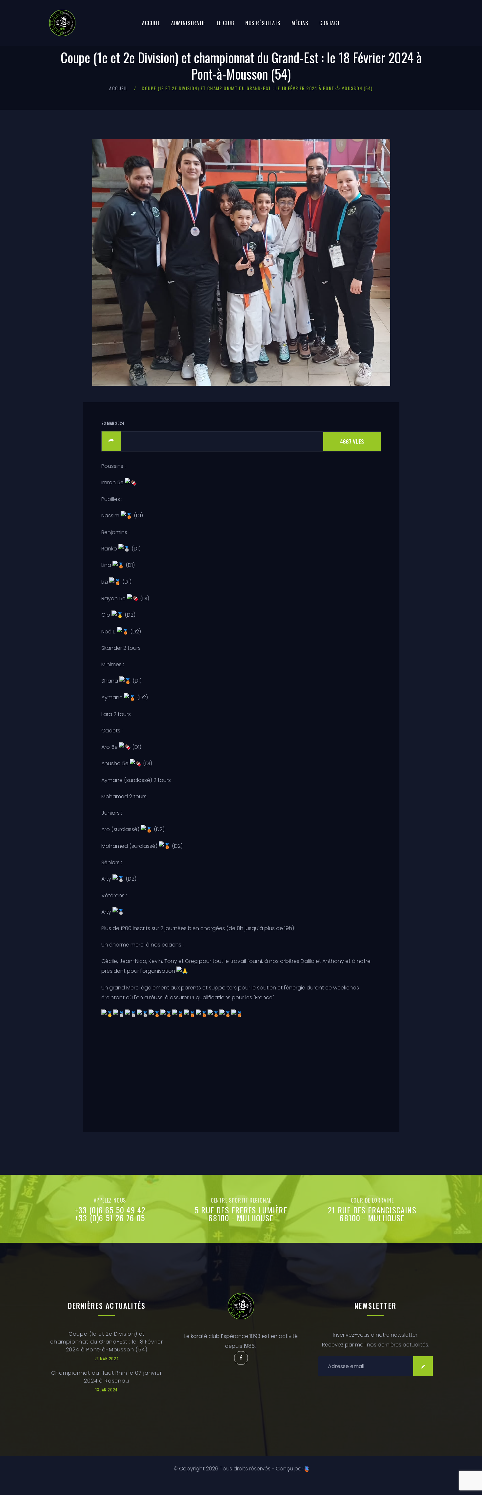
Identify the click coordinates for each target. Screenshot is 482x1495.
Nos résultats (262, 23)
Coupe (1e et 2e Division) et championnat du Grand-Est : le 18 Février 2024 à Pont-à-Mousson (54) (106, 1341)
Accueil (151, 23)
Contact (329, 23)
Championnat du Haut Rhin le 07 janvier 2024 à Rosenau (106, 1377)
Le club (225, 23)
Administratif (188, 23)
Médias (299, 23)
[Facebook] (241, 1358)
